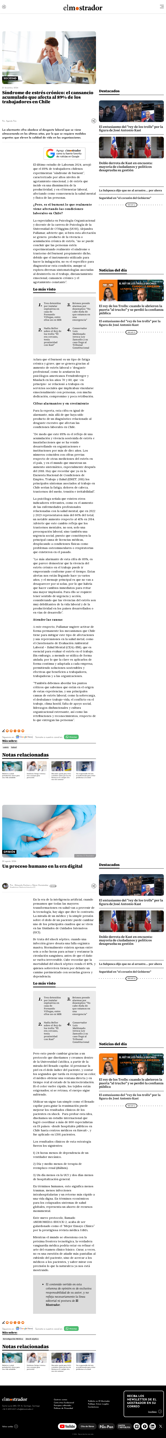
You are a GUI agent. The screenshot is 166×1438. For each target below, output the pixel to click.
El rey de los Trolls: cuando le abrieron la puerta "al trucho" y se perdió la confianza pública (131, 309)
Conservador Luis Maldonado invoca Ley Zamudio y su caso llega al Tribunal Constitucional (81, 338)
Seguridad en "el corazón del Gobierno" (125, 198)
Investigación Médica (13, 1339)
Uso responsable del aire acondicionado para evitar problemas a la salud (85, 775)
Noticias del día (113, 270)
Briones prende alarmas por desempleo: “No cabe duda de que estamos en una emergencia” (81, 311)
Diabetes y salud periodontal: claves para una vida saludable (11, 775)
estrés (5, 747)
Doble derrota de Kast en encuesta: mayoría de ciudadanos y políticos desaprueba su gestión (126, 166)
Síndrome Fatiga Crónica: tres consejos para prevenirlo (36, 775)
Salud (14, 747)
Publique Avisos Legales (98, 1403)
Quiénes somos (60, 1399)
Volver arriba (7, 1426)
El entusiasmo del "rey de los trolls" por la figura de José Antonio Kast (131, 128)
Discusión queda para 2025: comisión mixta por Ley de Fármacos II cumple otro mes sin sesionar (61, 776)
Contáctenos (93, 1406)
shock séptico (32, 1339)
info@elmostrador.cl (25, 1409)
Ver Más (130, 205)
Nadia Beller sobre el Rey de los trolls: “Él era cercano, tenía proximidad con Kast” (52, 336)
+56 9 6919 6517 (9, 1409)
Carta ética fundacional (64, 1402)
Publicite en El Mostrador (99, 1401)
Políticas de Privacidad (63, 1408)
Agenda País (11, 120)
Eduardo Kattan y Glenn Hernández (31, 884)
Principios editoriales (62, 1405)
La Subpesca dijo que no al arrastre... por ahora (130, 190)
